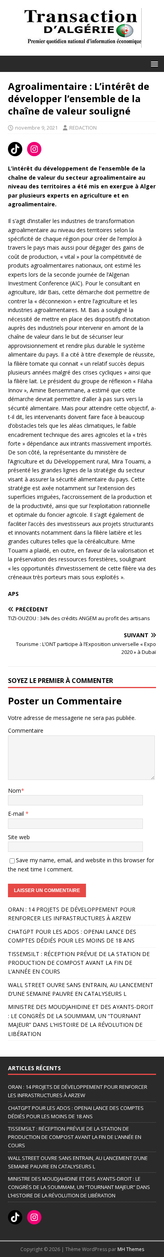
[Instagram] (34, 149)
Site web (19, 837)
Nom (14, 790)
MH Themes (130, 1249)
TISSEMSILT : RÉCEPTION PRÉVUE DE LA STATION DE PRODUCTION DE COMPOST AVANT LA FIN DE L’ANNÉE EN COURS (79, 963)
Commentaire (25, 730)
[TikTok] (15, 149)
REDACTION (83, 127)
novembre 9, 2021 (36, 127)
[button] (153, 63)
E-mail (16, 813)
